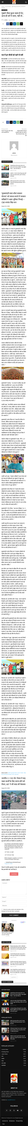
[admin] (2, 20)
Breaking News (5, 169)
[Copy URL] (21, 23)
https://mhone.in (14, 155)
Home (2, 6)
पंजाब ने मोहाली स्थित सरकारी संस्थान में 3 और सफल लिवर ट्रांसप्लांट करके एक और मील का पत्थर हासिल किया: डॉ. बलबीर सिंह (17, 971)
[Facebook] (7, 23)
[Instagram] (10, 1110)
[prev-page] (2, 188)
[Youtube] (17, 1110)
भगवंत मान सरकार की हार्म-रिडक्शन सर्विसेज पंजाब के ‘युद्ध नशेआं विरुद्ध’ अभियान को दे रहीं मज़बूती (18, 1002)
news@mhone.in (11, 1100)
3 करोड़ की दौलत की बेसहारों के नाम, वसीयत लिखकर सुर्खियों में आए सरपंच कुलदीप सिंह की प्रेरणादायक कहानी (18, 1010)
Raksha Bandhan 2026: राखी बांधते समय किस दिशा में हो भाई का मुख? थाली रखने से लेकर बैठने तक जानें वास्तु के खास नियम (18, 947)
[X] (11, 23)
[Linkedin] (14, 23)
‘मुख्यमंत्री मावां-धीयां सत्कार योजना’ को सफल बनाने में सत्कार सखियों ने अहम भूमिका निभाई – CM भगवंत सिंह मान (18, 167)
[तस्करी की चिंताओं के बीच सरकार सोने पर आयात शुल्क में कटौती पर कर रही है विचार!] (5, 956)
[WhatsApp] (18, 23)
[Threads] (21, 1110)
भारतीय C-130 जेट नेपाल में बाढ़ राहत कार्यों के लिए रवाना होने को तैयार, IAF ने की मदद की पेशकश (18, 175)
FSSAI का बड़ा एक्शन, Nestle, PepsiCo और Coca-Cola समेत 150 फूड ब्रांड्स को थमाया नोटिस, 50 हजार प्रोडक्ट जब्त (18, 963)
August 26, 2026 (8, 863)
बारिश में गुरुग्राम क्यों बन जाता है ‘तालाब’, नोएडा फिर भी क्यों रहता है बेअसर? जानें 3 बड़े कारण (17, 182)
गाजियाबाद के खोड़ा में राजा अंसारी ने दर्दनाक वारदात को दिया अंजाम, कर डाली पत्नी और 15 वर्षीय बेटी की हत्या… (18, 1030)
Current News (8, 6)
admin (6, 19)
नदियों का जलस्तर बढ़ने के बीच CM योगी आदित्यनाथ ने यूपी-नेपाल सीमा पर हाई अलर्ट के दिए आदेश (18, 1037)
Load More (14, 874)
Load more (13, 977)
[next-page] (5, 188)
